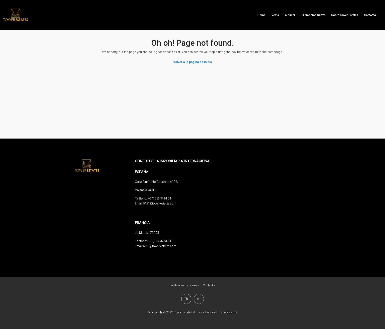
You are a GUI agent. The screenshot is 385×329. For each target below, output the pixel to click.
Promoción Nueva (313, 15)
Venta (275, 15)
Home (261, 15)
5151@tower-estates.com (159, 203)
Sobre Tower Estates (344, 15)
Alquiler (290, 15)
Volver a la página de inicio (192, 62)
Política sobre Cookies (184, 285)
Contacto (370, 15)
